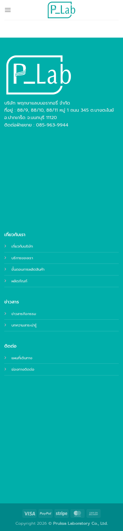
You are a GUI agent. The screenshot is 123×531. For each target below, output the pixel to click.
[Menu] (7, 10)
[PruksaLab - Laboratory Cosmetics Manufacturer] (61, 10)
